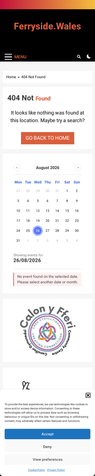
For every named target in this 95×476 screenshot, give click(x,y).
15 (67, 210)
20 (47, 220)
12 (38, 210)
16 (77, 210)
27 (47, 230)
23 (77, 220)
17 (18, 220)
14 (57, 210)
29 (67, 230)
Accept (48, 434)
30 (77, 230)
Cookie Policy (36, 470)
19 (38, 220)
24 (18, 230)
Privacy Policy (56, 470)
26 (38, 230)
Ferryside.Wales (47, 26)
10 (18, 210)
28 (57, 230)
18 (28, 220)
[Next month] (78, 167)
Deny (47, 447)
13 (47, 210)
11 (28, 210)
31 (18, 240)
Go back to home (48, 138)
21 (57, 220)
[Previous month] (16, 167)
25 (28, 230)
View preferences (47, 459)
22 (67, 220)
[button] (88, 395)
